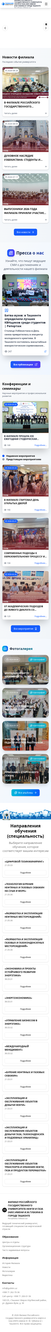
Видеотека (7, 1275)
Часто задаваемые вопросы (15, 1250)
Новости (6, 1267)
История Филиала (11, 1263)
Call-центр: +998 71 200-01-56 (16, 1296)
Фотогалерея (8, 1271)
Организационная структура (16, 1246)
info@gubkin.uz (9, 1288)
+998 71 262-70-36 (11, 1292)
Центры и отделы (10, 1242)
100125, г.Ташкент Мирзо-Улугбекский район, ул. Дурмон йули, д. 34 (24, 1301)
